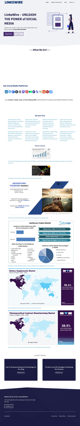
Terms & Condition (71, 416)
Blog (65, 2)
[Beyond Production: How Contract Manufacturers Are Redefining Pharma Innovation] (41, 327)
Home (47, 2)
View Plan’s (8, 34)
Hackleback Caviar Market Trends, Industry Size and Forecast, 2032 (25, 178)
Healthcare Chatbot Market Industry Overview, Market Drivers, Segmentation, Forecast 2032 (31, 266)
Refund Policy (62, 416)
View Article (21, 372)
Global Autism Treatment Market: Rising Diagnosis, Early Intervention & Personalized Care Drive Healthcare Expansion (32, 123)
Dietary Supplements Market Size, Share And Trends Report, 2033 (24, 308)
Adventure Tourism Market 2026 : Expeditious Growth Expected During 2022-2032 (28, 218)
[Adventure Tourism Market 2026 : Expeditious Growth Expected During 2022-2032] (41, 198)
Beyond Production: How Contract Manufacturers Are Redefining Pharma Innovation (29, 347)
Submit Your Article (56, 2)
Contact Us (19, 34)
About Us (71, 2)
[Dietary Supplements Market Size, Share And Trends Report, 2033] (41, 287)
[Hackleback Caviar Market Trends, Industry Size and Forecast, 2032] (41, 170)
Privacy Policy (54, 416)
